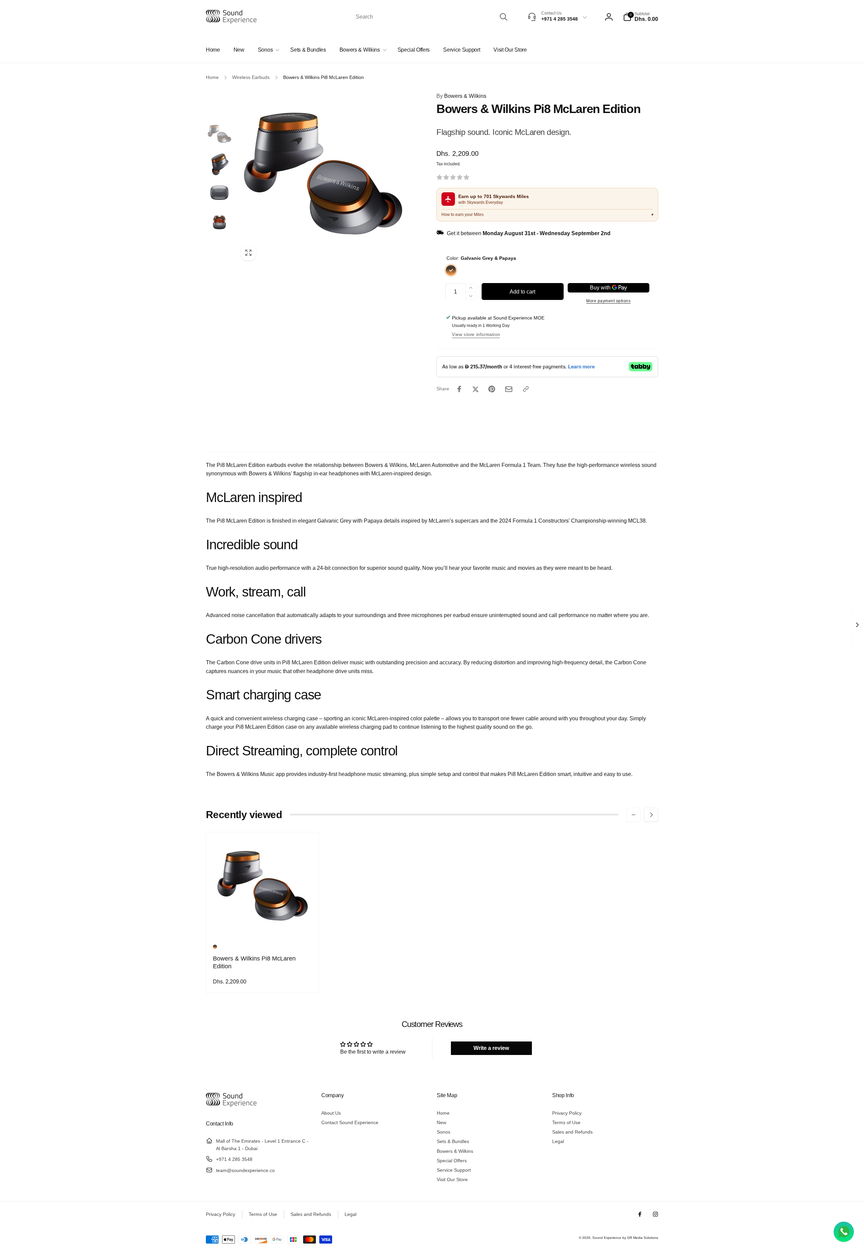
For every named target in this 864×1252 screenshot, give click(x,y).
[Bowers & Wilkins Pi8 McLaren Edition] (262, 925)
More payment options (608, 301)
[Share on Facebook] (459, 389)
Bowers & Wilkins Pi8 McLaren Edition (254, 962)
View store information (476, 334)
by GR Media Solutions (640, 1238)
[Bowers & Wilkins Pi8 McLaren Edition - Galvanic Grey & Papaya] (215, 947)
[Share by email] (509, 389)
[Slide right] (651, 815)
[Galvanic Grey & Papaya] (451, 270)
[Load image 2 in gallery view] (219, 163)
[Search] (503, 17)
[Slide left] (633, 815)
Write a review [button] (491, 1048)
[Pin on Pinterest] (491, 389)
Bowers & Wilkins (461, 96)
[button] (640, 17)
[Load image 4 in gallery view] (219, 222)
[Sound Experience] (231, 1106)
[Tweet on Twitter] (475, 389)
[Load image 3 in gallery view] (219, 192)
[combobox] (431, 17)
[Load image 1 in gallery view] (219, 134)
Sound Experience (607, 1238)
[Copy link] (525, 389)
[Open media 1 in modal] (322, 178)
